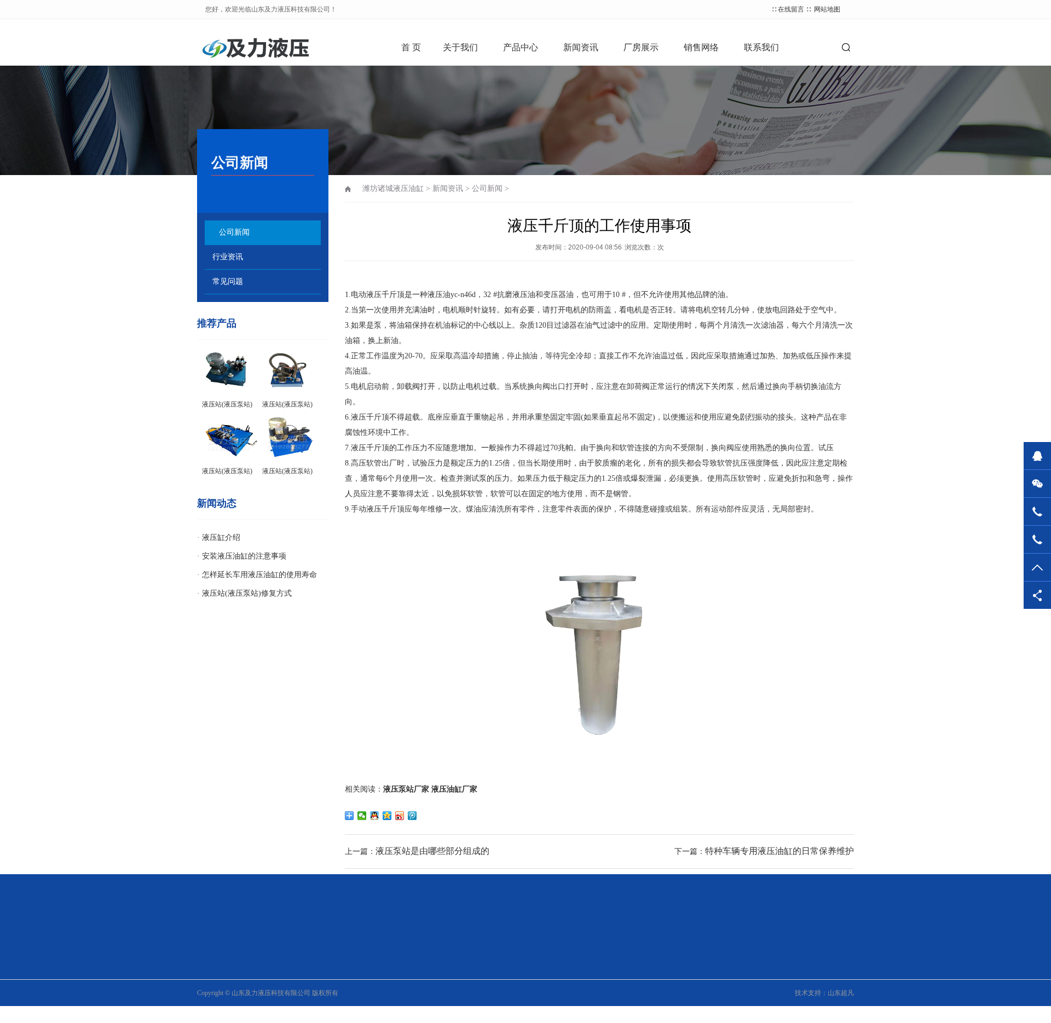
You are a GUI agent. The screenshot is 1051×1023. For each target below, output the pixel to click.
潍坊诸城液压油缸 (393, 188)
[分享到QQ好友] (374, 815)
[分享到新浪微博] (400, 815)
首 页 (411, 47)
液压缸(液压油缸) (326, 994)
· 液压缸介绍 (218, 537)
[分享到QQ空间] (387, 815)
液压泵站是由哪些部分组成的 (432, 851)
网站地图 (827, 9)
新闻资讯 (580, 47)
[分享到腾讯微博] (412, 815)
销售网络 (701, 47)
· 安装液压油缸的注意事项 (241, 556)
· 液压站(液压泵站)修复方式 (244, 593)
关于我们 (460, 47)
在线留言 (791, 9)
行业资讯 (227, 257)
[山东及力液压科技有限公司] (262, 46)
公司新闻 (234, 232)
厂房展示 (641, 47)
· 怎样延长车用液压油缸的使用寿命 (257, 575)
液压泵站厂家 (406, 789)
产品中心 (520, 47)
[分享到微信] (362, 815)
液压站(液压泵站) (326, 979)
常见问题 (227, 281)
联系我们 (761, 47)
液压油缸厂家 (454, 789)
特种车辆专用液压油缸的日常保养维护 (779, 851)
